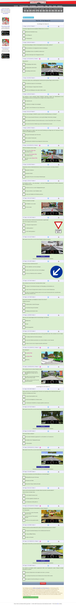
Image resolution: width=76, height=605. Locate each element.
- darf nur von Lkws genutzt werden (32, 520)
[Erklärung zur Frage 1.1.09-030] (48, 315)
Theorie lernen (40, 5)
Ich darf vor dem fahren (31, 159)
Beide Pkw (27, 359)
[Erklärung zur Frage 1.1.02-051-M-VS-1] (48, 366)
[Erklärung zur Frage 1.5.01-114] (48, 111)
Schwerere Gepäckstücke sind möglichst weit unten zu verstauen (37, 572)
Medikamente (28, 320)
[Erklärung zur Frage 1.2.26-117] (48, 181)
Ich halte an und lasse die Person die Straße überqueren (32, 381)
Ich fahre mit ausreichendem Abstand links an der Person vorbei (32, 377)
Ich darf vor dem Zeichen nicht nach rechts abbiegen (35, 270)
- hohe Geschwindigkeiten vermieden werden (34, 399)
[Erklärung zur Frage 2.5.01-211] (48, 488)
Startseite (16, 5)
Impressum (59, 5)
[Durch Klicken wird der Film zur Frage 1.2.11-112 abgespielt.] (52, 247)
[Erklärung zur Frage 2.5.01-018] (48, 389)
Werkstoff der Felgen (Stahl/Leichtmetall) (33, 483)
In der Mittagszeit (29, 35)
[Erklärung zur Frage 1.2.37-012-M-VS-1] (48, 58)
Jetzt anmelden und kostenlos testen (30, 597)
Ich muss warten (29, 207)
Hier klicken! (5, 13)
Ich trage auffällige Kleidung (30, 533)
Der (29, 353)
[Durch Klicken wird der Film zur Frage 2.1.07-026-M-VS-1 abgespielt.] (52, 551)
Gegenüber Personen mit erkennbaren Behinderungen (35, 176)
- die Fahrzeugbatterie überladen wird (32, 498)
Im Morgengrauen (29, 38)
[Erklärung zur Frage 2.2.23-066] (48, 525)
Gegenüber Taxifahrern (30, 170)
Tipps (46, 5)
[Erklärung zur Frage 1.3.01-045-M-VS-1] (48, 145)
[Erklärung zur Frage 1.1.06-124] (48, 94)
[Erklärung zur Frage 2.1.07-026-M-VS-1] (48, 541)
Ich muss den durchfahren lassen (30, 151)
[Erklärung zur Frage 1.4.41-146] (48, 217)
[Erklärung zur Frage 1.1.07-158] (48, 297)
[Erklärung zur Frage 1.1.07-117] (48, 26)
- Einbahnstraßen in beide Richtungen (32, 304)
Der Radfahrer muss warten (31, 203)
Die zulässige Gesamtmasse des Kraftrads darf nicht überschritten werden (39, 575)
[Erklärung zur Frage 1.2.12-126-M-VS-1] (48, 347)
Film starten (43, 256)
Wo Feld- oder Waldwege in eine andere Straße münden (36, 90)
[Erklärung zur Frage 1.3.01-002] (48, 78)
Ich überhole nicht (29, 100)
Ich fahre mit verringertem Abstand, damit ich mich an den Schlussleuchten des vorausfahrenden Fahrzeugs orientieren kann (43, 293)
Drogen (27, 323)
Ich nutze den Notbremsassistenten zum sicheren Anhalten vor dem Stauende (40, 340)
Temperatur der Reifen (30, 480)
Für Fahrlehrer (33, 5)
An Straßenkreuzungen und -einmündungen (33, 83)
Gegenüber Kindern (29, 173)
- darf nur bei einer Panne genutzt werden (32, 517)
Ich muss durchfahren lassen (31, 155)
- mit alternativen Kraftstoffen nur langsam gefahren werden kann (37, 402)
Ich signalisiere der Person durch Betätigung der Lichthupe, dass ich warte (32, 373)
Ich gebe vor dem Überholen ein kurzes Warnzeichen (35, 107)
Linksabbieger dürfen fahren (31, 70)
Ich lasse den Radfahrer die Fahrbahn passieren (34, 194)
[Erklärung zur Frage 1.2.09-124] (48, 42)
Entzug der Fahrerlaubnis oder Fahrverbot (33, 134)
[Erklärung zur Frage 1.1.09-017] (48, 128)
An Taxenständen (29, 443)
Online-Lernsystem (5, 9)
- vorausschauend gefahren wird (31, 396)
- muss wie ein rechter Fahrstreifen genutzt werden (32, 513)
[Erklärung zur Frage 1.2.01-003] (48, 164)
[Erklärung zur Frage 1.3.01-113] (48, 198)
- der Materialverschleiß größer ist (32, 501)
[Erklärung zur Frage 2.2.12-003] (48, 431)
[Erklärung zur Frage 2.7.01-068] (48, 565)
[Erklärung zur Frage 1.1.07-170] (48, 331)
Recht (50, 5)
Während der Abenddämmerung (31, 31)
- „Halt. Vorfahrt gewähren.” (30, 231)
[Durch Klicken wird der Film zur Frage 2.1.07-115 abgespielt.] (52, 417)
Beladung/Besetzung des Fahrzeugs (32, 477)
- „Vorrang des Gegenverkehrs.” (31, 224)
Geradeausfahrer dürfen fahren (31, 67)
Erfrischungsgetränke (29, 327)
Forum (54, 5)
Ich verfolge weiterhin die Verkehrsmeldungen (34, 336)
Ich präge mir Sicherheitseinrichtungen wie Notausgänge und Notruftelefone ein (40, 286)
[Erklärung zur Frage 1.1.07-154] (48, 280)
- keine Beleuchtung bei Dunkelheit (32, 307)
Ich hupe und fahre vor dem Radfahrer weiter (34, 190)
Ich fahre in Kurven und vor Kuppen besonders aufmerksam (36, 343)
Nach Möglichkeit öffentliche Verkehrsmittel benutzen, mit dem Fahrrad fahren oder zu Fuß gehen (43, 120)
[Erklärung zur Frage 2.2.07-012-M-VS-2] (48, 506)
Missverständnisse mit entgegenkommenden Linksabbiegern (37, 48)
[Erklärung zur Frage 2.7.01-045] (48, 471)
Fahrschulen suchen (23, 5)
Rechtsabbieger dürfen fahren (31, 64)
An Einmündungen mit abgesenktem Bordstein (34, 86)
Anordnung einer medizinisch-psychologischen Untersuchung (37, 141)
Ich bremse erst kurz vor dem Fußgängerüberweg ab (35, 187)
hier (58, 603)
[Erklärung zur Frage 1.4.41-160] (48, 261)
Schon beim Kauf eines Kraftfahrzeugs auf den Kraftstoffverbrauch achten (39, 123)
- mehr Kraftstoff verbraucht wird (31, 495)
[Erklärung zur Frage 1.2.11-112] (48, 237)
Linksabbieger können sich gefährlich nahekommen (35, 51)
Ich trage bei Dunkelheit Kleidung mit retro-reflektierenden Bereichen (38, 530)
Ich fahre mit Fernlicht (29, 537)
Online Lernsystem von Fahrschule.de (41, 588)
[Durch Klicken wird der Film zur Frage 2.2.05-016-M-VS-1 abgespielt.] (52, 457)
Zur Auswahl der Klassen (28, 17)
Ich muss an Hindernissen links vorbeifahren (34, 273)
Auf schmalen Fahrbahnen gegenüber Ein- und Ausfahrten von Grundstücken (39, 436)
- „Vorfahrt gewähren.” (29, 228)
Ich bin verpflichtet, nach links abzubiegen (33, 266)
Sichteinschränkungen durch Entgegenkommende (35, 54)
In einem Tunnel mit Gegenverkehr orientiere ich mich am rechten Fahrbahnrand (40, 289)
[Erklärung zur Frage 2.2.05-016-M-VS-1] (48, 447)
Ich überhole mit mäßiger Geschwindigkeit (33, 104)
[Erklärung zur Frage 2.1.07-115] (48, 407)
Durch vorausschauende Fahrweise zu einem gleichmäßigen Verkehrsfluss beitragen (41, 117)
